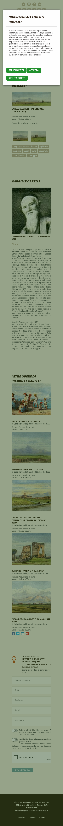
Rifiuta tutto (17, 78)
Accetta (34, 70)
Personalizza (16, 70)
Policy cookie (32, 53)
